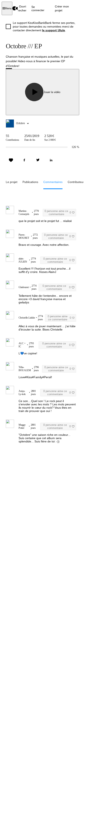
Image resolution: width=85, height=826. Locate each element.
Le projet (11, 182)
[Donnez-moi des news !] (11, 160)
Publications (30, 182)
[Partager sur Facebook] (24, 160)
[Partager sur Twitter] (38, 160)
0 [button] (58, 213)
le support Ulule (53, 30)
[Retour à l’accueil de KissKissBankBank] (15, 8)
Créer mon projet (62, 8)
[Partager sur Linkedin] (51, 160)
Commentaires (53, 182)
